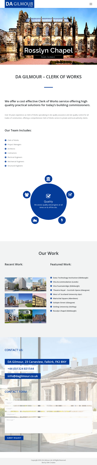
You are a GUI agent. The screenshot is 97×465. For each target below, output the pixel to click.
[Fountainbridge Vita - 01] (39, 284)
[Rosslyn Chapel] (39, 316)
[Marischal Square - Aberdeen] (39, 300)
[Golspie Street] (12, 316)
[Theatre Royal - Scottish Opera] (12, 300)
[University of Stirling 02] (25, 316)
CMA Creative (50, 463)
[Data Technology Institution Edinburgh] (12, 284)
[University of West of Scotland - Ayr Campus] (25, 300)
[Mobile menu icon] (90, 4)
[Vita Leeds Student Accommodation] (25, 284)
